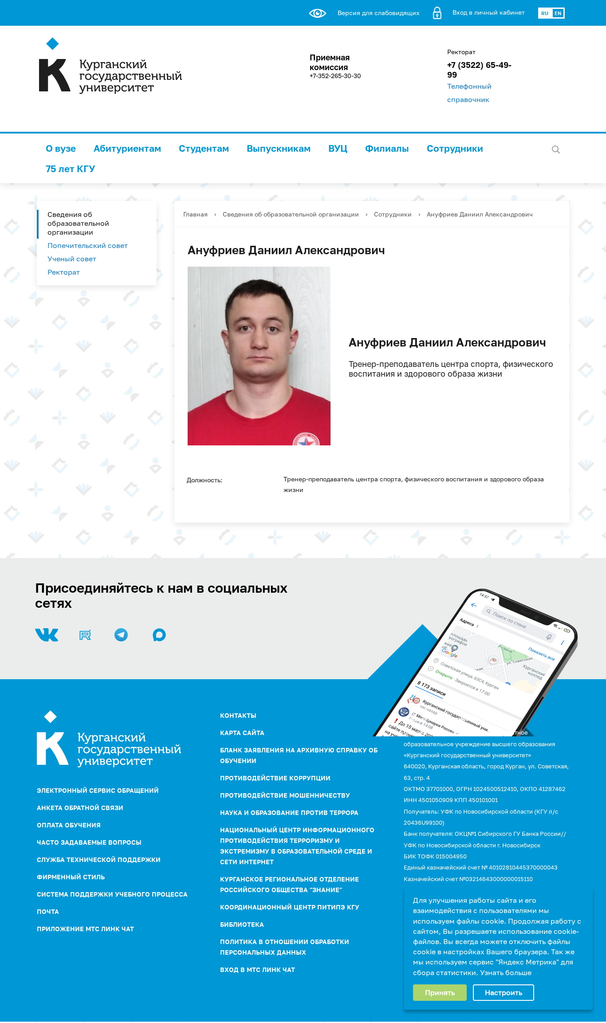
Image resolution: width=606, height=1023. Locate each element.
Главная (195, 214)
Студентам (204, 148)
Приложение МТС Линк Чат (85, 929)
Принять (440, 992)
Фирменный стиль (71, 877)
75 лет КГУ (70, 168)
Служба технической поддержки (99, 859)
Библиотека (242, 924)
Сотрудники (455, 148)
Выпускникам (279, 148)
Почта (48, 911)
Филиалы (387, 148)
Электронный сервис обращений (98, 790)
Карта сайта (242, 732)
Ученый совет (71, 258)
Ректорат (63, 272)
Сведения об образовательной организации (78, 223)
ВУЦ (337, 148)
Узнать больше (505, 972)
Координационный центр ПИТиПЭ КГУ (289, 907)
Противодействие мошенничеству (285, 795)
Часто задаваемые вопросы (89, 842)
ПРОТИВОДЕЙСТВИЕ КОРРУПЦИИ (275, 778)
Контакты (238, 715)
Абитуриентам (127, 148)
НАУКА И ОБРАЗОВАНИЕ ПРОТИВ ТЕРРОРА (289, 812)
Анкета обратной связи (80, 807)
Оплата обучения (69, 825)
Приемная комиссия (330, 62)
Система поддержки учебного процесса (112, 894)
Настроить (503, 992)
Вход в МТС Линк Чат (257, 969)
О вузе (61, 148)
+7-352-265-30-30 (335, 75)
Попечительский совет (87, 245)
